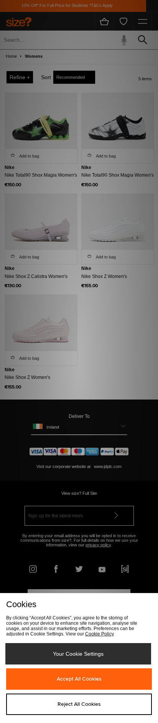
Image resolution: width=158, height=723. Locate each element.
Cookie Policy (99, 634)
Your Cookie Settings (78, 654)
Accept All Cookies (79, 679)
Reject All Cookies (79, 704)
